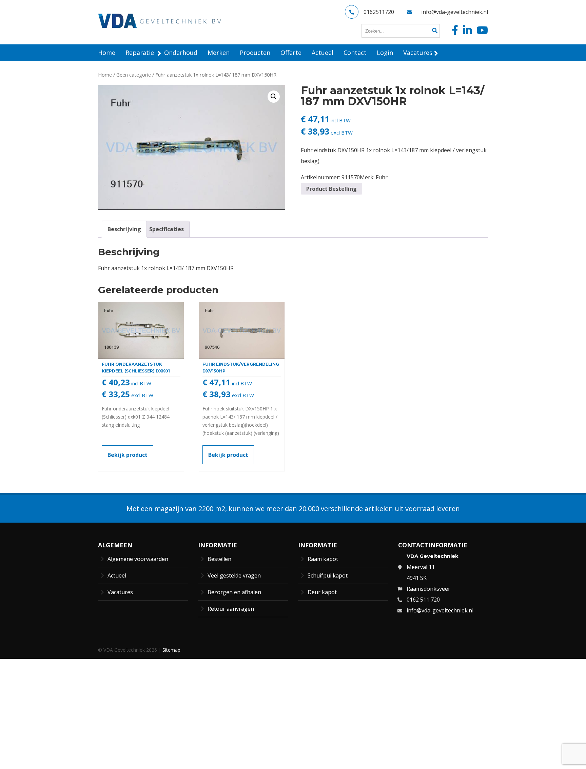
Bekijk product (128, 455)
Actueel (117, 575)
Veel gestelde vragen (234, 575)
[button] (274, 96)
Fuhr (382, 177)
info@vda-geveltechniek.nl (454, 12)
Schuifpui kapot (328, 575)
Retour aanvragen (231, 608)
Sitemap (171, 650)
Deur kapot (322, 592)
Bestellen (219, 559)
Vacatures (120, 592)
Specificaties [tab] (166, 229)
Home (105, 74)
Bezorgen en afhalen (234, 592)
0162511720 (379, 12)
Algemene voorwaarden (138, 559)
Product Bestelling (331, 189)
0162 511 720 (423, 599)
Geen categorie (133, 74)
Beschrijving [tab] (124, 229)
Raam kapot (323, 559)
